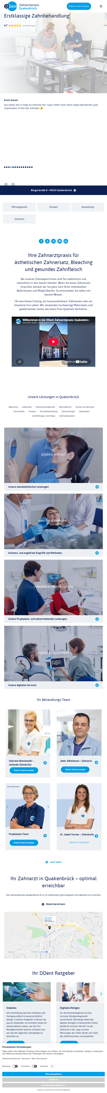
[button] (13, 185)
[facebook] (41, 241)
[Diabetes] (27, 984)
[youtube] (59, 241)
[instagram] (53, 241)
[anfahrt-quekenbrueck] (53, 913)
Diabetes (11, 1008)
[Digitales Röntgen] (80, 984)
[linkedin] (65, 241)
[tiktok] (47, 241)
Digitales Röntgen (70, 1008)
